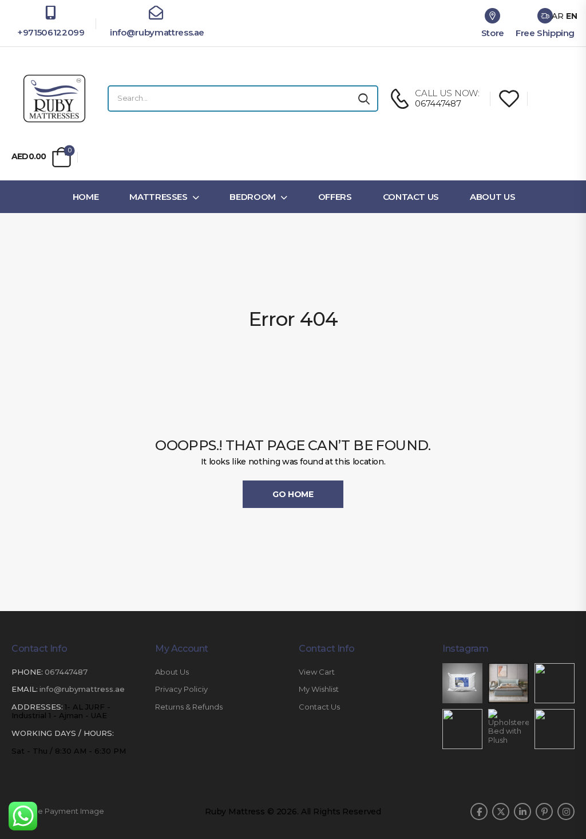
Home (86, 196)
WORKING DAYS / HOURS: (62, 733)
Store (492, 32)
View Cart (317, 672)
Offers (335, 196)
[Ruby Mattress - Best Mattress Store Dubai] (54, 98)
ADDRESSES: (37, 706)
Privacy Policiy (181, 689)
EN (571, 16)
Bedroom (252, 196)
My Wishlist (319, 689)
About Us (492, 196)
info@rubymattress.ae (156, 32)
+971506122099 (50, 32)
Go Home (293, 494)
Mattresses (158, 196)
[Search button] (364, 98)
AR (558, 16)
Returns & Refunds (189, 707)
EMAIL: (24, 689)
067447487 (66, 671)
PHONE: (27, 671)
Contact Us (411, 196)
